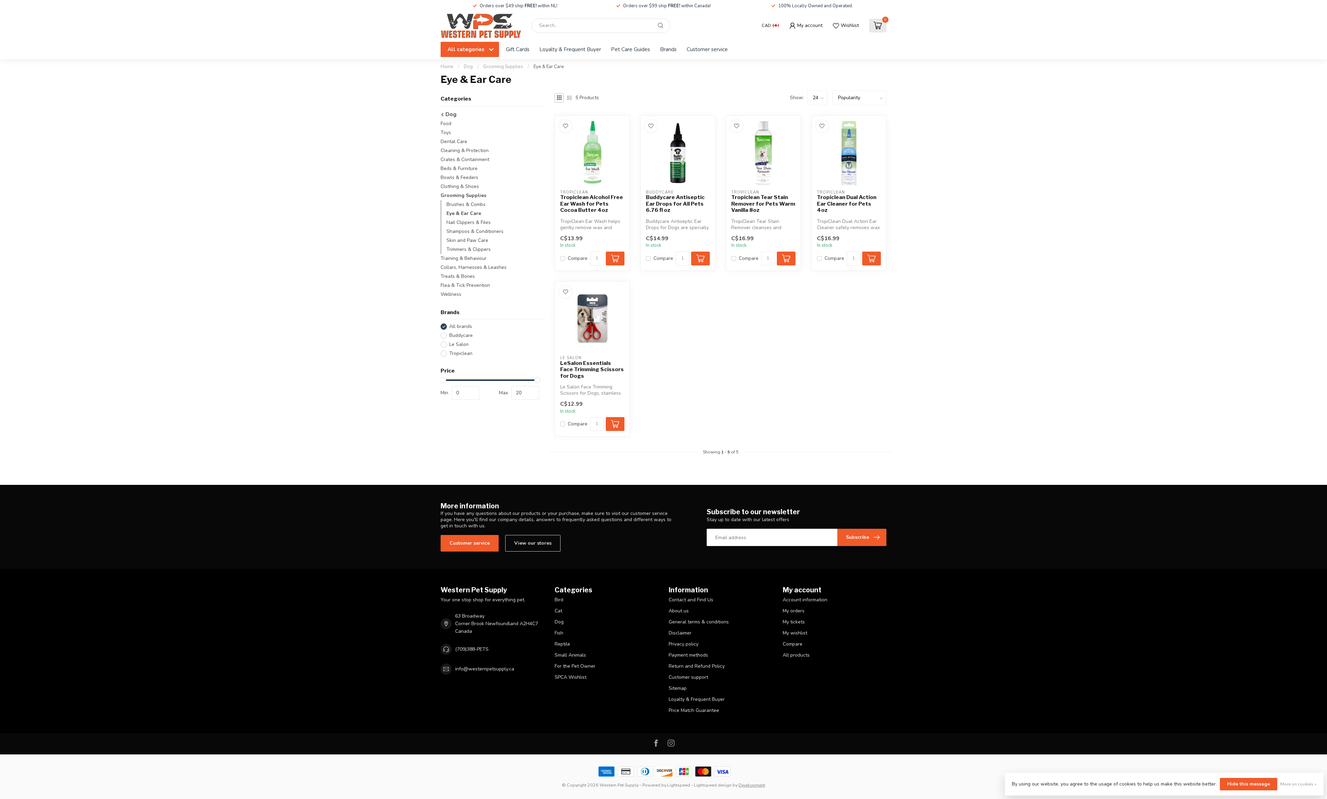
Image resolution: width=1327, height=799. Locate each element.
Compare (577, 258)
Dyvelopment (751, 785)
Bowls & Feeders (459, 177)
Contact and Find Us (691, 599)
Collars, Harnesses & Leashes (474, 267)
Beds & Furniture (459, 168)
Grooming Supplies (503, 67)
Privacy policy (683, 644)
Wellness (451, 294)
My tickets (794, 622)
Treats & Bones (458, 276)
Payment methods (688, 655)
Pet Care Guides (630, 49)
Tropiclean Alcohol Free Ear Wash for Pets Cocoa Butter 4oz (591, 203)
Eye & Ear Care (549, 67)
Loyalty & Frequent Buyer (570, 49)
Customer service (707, 49)
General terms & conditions (699, 622)
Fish (559, 633)
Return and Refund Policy (697, 666)
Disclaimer (680, 633)
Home (447, 67)
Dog (468, 67)
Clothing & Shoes (460, 186)
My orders (793, 611)
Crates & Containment (465, 159)
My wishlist (795, 633)
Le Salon (459, 344)
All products (796, 655)
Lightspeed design (713, 785)
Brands (668, 49)
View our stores (533, 543)
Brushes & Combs (466, 204)
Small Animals (570, 655)
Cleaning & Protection (465, 150)
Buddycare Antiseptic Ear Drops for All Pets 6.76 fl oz (675, 203)
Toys (446, 132)
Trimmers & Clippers (468, 249)
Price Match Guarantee (694, 710)
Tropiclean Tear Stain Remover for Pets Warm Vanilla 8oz (763, 203)
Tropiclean (460, 353)
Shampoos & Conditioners (474, 231)
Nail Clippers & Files (468, 222)
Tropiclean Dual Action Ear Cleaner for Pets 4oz (846, 203)
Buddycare (461, 335)
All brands (460, 326)
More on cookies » (1298, 784)
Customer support (688, 677)
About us (679, 611)
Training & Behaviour (464, 258)
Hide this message (1248, 784)
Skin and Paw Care (467, 240)
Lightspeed (678, 785)
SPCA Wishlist (570, 677)
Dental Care (454, 141)
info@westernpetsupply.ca (484, 669)
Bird (559, 599)
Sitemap (678, 688)
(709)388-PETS (472, 649)
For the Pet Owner (575, 666)
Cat (558, 611)
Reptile (562, 644)
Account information (805, 599)
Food (446, 123)
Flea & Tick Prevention (465, 285)
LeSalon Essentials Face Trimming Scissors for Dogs (592, 369)
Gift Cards (517, 49)
